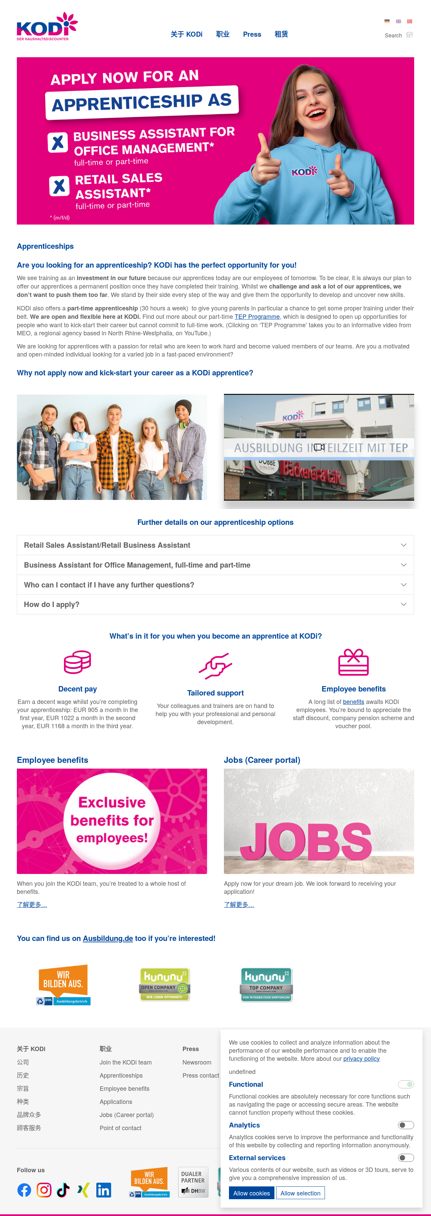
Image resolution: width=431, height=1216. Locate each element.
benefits (353, 701)
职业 (223, 34)
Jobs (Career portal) (262, 759)
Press (252, 34)
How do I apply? (51, 604)
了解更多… (32, 904)
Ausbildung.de (108, 938)
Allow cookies (251, 1192)
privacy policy (361, 1058)
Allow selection (300, 1192)
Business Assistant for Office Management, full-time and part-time (137, 565)
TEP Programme (257, 316)
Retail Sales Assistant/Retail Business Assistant (107, 545)
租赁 (281, 34)
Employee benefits (52, 759)
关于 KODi (187, 34)
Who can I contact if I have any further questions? (109, 584)
